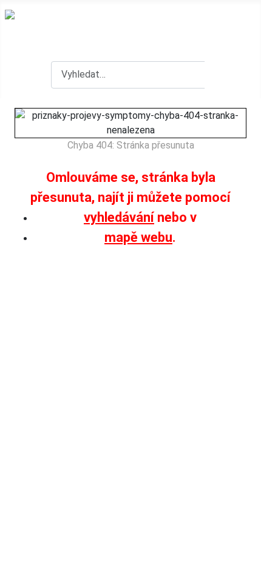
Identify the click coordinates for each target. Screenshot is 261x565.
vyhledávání (119, 217)
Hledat (231, 74)
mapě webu (138, 237)
